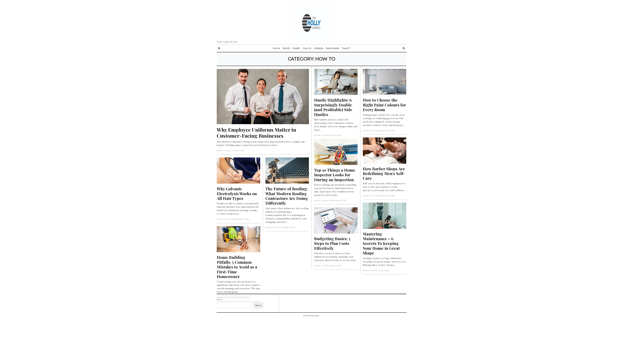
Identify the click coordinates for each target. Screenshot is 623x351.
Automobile (332, 48)
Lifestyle (318, 48)
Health (296, 48)
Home (276, 48)
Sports (286, 48)
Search (220, 299)
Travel (345, 48)
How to (307, 48)
